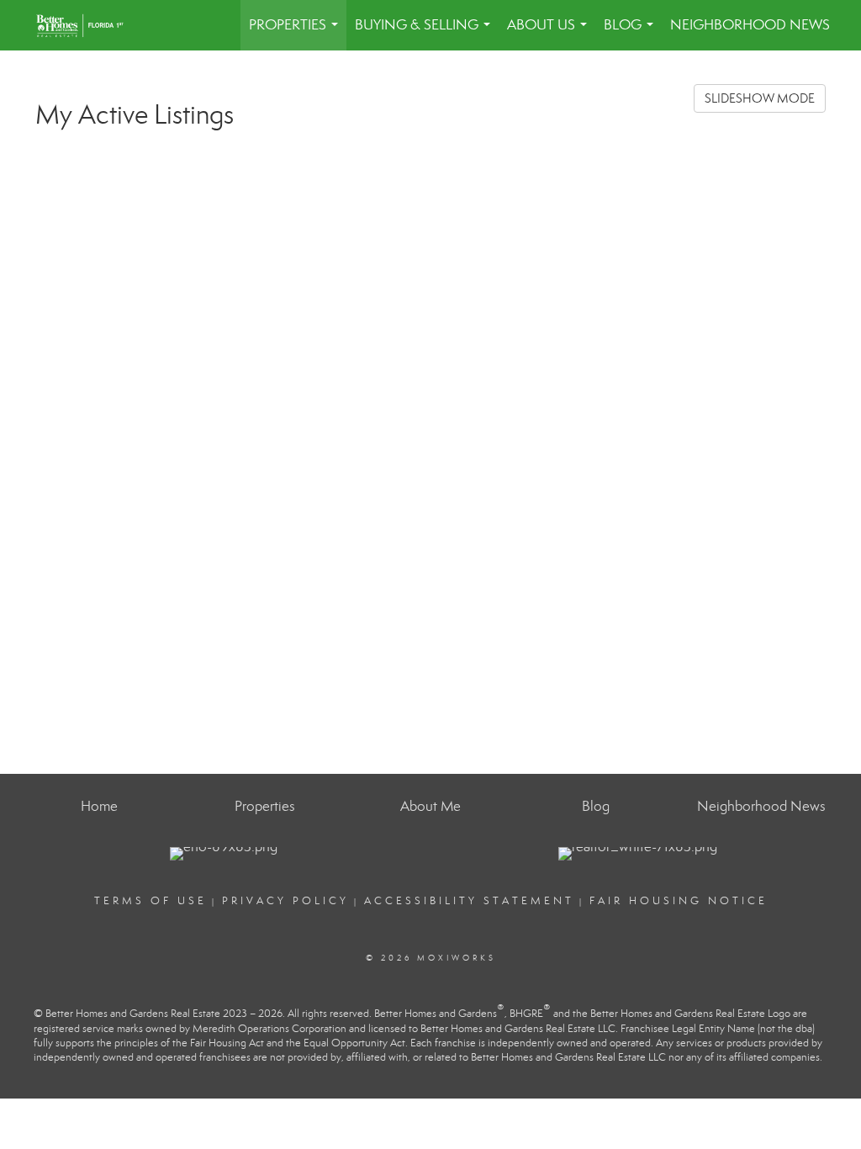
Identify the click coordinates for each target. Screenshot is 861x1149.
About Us (550, 33)
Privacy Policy (285, 901)
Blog (632, 33)
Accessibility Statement (469, 901)
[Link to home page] (88, 25)
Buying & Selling (426, 33)
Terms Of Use (150, 901)
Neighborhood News (750, 25)
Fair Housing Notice (678, 901)
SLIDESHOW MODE (760, 98)
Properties (297, 33)
